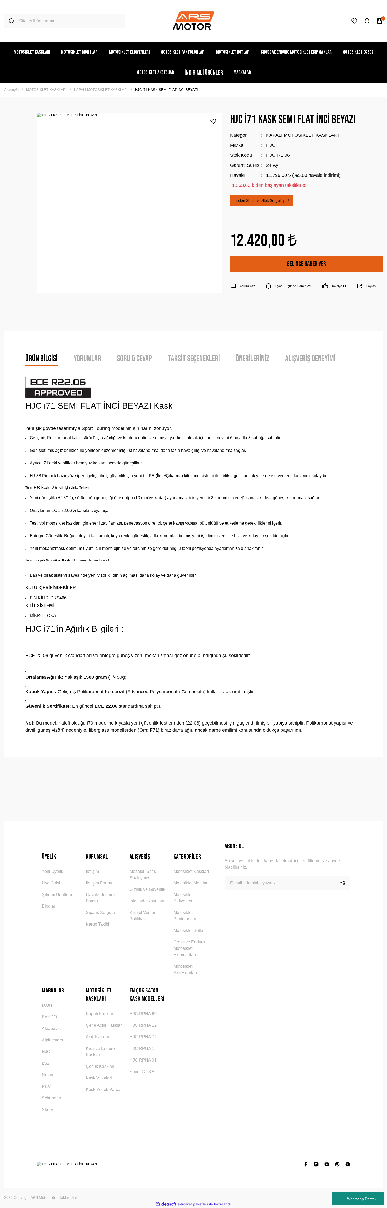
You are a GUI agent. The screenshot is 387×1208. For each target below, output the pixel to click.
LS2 (45, 1063)
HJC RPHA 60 (143, 1013)
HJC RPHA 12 (143, 1025)
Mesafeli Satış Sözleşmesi (143, 874)
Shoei (47, 1109)
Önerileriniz (252, 359)
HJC (270, 145)
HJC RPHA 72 (143, 1037)
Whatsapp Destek (361, 1199)
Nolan (47, 1075)
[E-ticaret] (192, 1204)
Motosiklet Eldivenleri (183, 897)
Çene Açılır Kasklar (104, 1025)
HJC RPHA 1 (142, 1048)
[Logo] (193, 21)
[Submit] (345, 883)
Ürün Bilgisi (41, 359)
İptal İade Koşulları (147, 901)
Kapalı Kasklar (99, 1013)
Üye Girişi (51, 883)
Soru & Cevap (134, 359)
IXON (47, 1005)
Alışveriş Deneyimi (310, 359)
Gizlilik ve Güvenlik (147, 889)
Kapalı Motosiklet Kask (53, 560)
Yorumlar (87, 359)
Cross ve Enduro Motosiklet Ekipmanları (189, 948)
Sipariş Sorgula (100, 912)
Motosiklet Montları (191, 883)
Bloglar (48, 906)
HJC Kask (41, 488)
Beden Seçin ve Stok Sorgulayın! (261, 200)
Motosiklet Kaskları (191, 871)
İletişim (92, 871)
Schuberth (51, 1098)
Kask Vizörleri (99, 1078)
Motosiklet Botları (189, 930)
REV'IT (48, 1086)
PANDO (49, 1017)
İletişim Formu (99, 883)
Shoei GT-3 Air (143, 1071)
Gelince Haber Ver (306, 264)
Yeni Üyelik (52, 871)
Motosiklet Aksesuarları (185, 969)
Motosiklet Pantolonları (184, 915)
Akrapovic (51, 1028)
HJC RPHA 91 (143, 1060)
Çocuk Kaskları (100, 1066)
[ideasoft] (165, 1204)
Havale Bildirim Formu (100, 897)
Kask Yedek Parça (103, 1089)
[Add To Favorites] (213, 121)
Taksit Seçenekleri (194, 359)
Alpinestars (52, 1040)
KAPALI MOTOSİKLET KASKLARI (302, 135)
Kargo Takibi (97, 924)
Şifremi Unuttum (57, 894)
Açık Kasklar (97, 1037)
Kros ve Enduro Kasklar (100, 1051)
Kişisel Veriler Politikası (142, 915)
